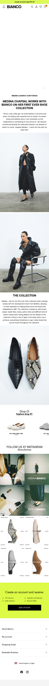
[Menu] (4, 7)
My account (7, 637)
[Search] (32, 7)
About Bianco (7, 629)
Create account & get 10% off (24, 2)
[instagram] (27, 672)
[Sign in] (36, 7)
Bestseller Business (10, 652)
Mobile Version (8, 11)
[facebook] (22, 672)
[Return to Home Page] (14, 7)
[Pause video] (44, 88)
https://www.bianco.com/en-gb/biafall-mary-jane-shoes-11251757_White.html (12, 421)
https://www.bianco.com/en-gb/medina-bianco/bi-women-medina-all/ (22, 95)
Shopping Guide (9, 645)
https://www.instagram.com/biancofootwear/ (19, 442)
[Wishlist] (41, 7)
